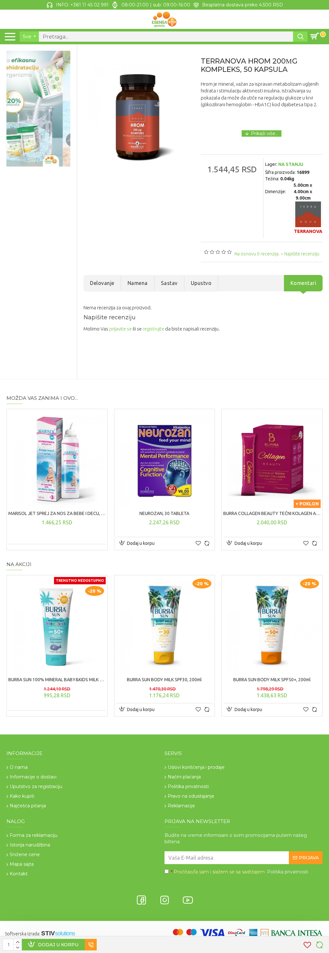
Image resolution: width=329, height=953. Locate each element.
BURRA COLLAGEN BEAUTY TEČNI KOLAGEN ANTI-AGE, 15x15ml (272, 513)
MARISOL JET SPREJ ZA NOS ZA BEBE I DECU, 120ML (57, 513)
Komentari (303, 283)
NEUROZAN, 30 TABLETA (164, 513)
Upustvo (201, 283)
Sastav (169, 283)
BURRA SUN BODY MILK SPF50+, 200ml (272, 679)
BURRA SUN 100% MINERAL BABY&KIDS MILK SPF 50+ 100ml (57, 679)
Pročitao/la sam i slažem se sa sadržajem (239, 872)
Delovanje (102, 283)
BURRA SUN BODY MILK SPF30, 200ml (164, 679)
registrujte (153, 328)
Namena (138, 283)
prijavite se (120, 328)
